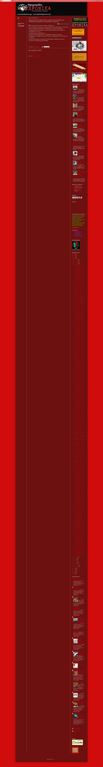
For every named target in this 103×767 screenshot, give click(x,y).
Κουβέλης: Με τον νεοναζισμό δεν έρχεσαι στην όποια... (79, 290)
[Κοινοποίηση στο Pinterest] (48, 46)
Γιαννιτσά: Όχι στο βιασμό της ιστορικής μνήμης (78, 532)
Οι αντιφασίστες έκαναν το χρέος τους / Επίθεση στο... (79, 333)
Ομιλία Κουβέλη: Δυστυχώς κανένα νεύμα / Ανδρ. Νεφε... (79, 459)
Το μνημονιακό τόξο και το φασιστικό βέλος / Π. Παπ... (78, 310)
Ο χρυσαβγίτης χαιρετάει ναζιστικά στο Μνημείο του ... (79, 444)
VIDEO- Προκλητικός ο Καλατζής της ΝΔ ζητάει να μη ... (79, 280)
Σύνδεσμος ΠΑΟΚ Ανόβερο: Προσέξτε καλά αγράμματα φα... (79, 489)
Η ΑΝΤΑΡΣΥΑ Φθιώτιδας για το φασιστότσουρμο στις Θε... (79, 487)
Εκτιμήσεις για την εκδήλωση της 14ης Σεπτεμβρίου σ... (79, 403)
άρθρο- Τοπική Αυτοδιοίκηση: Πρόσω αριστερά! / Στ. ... (78, 476)
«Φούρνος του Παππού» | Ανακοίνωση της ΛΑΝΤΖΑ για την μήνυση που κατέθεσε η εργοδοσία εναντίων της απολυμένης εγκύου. (78, 642)
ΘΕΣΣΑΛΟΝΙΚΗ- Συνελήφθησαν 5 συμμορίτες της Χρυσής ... (79, 353)
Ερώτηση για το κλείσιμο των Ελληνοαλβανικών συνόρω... (79, 552)
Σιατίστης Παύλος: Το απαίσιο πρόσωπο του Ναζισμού (78, 324)
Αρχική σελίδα (48, 54)
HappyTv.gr (75, 578)
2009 (74, 572)
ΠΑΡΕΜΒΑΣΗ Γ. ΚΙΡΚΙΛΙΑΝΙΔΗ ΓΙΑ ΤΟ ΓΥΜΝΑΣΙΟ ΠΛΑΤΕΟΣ (81, 104)
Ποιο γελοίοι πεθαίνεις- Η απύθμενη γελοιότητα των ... (79, 335)
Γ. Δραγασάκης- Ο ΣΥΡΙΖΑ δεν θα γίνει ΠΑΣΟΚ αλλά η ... (79, 437)
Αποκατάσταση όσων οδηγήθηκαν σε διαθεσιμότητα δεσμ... (79, 322)
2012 (74, 568)
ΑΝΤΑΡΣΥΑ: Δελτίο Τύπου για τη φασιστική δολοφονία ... (79, 398)
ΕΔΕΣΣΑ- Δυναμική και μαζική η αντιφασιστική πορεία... (79, 351)
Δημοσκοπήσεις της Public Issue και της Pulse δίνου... (79, 471)
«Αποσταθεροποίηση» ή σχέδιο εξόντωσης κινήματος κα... (79, 364)
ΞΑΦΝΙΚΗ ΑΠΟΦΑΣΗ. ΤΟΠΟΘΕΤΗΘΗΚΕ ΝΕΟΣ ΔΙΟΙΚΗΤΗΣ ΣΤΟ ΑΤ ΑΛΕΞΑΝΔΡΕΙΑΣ (81, 153)
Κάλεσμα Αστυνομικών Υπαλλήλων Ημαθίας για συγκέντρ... (79, 550)
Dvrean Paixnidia (76, 630)
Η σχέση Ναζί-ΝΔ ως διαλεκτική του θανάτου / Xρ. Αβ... (79, 304)
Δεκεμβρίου (76, 259)
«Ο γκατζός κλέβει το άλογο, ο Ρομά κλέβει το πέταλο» (81, 598)
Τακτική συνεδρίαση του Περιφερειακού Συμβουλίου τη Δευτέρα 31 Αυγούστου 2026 (78, 589)
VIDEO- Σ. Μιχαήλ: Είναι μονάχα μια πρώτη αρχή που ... (79, 534)
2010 (74, 571)
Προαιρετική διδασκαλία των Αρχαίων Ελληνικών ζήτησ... (79, 478)
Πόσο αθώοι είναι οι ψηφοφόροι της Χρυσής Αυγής (79, 362)
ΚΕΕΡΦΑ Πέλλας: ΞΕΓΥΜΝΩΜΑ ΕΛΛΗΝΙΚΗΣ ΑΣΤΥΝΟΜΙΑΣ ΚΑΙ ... (79, 440)
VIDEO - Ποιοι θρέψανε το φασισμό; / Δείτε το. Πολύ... (78, 340)
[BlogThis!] (45, 46)
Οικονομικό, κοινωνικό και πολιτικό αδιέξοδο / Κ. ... (79, 344)
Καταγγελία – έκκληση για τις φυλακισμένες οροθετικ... (78, 308)
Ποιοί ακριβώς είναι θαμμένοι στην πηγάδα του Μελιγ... (79, 433)
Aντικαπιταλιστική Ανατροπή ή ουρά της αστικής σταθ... (79, 328)
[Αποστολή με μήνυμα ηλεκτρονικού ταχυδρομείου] (44, 46)
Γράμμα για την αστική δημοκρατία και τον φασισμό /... (79, 306)
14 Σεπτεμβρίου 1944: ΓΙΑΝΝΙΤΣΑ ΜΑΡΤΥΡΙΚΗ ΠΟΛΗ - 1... (79, 473)
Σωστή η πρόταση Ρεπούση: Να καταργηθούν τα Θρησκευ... (79, 536)
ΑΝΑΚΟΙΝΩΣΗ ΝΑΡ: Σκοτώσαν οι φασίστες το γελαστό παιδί (79, 389)
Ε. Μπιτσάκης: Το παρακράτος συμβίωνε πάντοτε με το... (79, 317)
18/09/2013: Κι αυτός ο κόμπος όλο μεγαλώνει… (79, 396)
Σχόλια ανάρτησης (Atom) (37, 56)
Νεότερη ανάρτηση (32, 54)
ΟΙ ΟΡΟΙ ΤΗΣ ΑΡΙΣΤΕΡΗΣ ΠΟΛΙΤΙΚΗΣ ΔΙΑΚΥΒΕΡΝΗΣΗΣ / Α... (79, 446)
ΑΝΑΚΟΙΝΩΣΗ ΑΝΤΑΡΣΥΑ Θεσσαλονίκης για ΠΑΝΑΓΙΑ (79, 518)
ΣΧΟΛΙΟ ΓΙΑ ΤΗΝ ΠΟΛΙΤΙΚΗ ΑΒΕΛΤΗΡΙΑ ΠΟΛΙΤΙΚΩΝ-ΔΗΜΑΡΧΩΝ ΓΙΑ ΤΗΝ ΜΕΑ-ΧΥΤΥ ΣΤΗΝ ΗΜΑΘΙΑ (78, 144)
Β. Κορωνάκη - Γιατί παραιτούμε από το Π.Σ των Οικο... (79, 467)
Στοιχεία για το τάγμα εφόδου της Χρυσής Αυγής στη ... (79, 360)
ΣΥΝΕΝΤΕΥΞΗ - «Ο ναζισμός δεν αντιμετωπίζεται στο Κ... (79, 337)
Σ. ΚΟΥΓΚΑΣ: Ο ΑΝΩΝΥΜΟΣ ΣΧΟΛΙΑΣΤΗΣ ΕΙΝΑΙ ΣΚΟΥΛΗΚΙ (81, 87)
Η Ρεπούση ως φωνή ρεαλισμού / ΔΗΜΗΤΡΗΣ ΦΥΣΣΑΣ (79, 419)
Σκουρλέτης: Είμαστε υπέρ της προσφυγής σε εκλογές (79, 288)
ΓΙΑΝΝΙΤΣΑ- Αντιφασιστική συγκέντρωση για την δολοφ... (79, 385)
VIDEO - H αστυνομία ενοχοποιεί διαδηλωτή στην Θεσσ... (79, 378)
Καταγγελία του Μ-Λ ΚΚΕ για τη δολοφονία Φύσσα (79, 380)
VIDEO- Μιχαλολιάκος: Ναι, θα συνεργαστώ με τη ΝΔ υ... (79, 297)
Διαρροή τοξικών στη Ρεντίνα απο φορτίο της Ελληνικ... (79, 464)
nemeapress (75, 651)
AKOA (74, 725)
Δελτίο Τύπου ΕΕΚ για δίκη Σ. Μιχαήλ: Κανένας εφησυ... (78, 543)
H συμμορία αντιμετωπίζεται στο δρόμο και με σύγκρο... (79, 457)
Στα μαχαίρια (75, 692)
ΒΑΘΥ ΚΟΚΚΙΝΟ (76, 596)
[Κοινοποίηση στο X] (46, 46)
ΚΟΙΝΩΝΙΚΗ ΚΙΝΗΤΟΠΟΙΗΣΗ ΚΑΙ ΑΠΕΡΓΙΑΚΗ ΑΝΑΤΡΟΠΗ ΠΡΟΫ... (79, 527)
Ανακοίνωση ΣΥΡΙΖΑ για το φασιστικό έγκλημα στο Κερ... (79, 394)
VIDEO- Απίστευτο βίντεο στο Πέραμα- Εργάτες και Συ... (78, 430)
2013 (74, 258)
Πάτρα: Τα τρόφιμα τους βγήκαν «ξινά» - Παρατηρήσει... (79, 482)
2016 (74, 254)
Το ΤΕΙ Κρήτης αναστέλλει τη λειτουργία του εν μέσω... (78, 541)
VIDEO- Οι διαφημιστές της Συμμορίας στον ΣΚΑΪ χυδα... (79, 367)
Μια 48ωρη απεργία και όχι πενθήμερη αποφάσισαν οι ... (79, 349)
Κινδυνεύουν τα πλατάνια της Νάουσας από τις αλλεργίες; (81, 96)
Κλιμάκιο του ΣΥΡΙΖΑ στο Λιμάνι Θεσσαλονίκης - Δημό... (79, 516)
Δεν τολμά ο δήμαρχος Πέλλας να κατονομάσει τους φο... (79, 455)
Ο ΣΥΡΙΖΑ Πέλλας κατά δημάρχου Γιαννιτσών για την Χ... (79, 426)
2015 (74, 255)
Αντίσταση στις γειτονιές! (77, 638)
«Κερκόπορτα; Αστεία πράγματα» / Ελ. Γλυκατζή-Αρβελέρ (79, 512)
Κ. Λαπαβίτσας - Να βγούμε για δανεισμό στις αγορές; (79, 371)
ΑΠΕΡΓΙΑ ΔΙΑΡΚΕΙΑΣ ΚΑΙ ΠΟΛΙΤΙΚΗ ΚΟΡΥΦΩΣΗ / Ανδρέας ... (78, 462)
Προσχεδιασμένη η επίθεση (78, 442)
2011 (74, 569)
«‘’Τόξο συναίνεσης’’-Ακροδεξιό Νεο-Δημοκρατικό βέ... (79, 273)
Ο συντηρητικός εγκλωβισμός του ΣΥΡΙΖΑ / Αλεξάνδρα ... (79, 326)
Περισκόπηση (75, 587)
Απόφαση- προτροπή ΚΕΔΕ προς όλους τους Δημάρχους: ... (79, 301)
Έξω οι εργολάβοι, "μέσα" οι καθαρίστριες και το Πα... (78, 514)
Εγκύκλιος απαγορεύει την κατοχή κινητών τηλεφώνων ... (79, 503)
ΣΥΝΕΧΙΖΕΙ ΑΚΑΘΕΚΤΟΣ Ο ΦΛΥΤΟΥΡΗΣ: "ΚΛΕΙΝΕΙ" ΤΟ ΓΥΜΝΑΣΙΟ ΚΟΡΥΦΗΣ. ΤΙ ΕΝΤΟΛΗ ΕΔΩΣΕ (78, 115)
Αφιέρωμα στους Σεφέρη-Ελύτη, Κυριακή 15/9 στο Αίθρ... (79, 452)
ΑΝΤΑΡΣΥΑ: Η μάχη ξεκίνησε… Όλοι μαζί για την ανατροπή (79, 409)
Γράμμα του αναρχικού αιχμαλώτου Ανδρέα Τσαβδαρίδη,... (79, 509)
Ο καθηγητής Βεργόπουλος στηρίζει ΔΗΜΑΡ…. (78, 522)
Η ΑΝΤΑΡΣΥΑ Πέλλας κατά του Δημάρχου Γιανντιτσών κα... (79, 424)
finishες (79, 693)
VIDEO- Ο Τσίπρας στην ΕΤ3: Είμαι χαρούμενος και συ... (79, 491)
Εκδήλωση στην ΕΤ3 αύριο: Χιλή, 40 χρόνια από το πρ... (79, 373)
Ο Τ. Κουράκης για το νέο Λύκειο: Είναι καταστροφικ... (79, 496)
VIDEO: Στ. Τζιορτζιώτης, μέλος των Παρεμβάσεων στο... (79, 405)
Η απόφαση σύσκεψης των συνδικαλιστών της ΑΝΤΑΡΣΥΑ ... (79, 548)
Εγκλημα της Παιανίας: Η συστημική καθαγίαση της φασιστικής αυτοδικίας (81, 162)
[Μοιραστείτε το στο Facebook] (47, 46)
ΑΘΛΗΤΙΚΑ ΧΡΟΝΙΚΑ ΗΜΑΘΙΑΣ (78, 702)
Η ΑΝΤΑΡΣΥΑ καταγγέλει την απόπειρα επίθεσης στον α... (79, 355)
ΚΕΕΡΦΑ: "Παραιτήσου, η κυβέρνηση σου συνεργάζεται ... (79, 376)
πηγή (30, 43)
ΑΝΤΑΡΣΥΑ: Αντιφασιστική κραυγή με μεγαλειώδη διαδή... (79, 319)
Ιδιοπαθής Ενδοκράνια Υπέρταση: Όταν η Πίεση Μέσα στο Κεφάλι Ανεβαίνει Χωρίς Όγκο (78, 609)
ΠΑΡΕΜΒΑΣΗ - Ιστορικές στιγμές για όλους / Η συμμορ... (79, 292)
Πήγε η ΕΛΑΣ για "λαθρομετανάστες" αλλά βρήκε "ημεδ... (79, 412)
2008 (74, 573)
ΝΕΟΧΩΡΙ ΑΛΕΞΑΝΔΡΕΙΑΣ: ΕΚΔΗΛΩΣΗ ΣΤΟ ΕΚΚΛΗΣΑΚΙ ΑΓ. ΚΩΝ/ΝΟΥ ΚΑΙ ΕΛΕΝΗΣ (81, 126)
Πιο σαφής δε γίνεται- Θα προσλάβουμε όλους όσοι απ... (79, 507)
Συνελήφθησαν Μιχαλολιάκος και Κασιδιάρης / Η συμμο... (79, 295)
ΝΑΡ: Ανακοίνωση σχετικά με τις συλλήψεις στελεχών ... (79, 276)
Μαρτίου (75, 563)
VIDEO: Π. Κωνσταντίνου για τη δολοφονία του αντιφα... (79, 391)
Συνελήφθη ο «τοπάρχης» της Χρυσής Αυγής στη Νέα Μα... (79, 299)
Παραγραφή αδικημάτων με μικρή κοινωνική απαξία (79, 524)
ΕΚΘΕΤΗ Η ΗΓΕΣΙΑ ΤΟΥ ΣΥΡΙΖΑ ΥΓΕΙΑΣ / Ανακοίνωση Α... (79, 313)
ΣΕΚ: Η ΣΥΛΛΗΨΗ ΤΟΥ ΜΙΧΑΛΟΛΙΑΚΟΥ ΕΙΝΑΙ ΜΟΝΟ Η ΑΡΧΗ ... (79, 285)
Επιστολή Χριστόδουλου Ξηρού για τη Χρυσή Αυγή (79, 265)
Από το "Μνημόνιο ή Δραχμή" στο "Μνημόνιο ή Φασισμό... (79, 268)
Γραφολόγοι (75, 681)
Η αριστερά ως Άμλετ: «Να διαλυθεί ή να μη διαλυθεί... (79, 331)
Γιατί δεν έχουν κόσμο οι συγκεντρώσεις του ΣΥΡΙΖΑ (78, 407)
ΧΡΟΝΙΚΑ (75, 670)
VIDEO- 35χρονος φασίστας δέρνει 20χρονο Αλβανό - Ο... (79, 346)
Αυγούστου (76, 556)
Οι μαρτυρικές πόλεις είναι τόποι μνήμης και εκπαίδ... (79, 498)
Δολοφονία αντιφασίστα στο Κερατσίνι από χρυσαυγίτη (78, 400)
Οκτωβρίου (76, 262)
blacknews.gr (75, 607)
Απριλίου (75, 562)
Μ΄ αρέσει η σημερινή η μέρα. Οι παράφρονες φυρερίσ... (79, 278)
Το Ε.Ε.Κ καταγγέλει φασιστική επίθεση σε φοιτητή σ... (78, 500)
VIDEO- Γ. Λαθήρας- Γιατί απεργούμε (78, 469)
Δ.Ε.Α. (74, 734)
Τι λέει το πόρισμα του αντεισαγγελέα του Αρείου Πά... (79, 270)
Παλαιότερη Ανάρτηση (64, 54)
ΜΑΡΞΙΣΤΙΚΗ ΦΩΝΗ (76, 728)
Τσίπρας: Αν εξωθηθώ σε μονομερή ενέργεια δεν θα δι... (79, 494)
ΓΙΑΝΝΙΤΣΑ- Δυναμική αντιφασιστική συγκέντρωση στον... (79, 450)
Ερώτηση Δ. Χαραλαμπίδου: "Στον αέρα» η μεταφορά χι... (79, 428)
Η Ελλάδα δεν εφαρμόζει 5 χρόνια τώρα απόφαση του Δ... (79, 530)
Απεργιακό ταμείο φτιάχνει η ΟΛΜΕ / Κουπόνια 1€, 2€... (79, 417)
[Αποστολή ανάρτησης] (42, 46)
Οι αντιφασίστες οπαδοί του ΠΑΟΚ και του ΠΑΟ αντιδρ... (79, 342)
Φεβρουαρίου (76, 565)
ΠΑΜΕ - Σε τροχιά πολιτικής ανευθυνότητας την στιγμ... (78, 421)
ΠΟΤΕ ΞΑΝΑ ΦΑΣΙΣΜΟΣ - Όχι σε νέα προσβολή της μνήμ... (79, 480)
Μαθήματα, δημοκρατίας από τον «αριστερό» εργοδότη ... (79, 369)
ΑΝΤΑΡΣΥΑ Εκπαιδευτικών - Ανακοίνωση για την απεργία (79, 435)
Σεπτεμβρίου (76, 263)
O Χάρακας (75, 713)
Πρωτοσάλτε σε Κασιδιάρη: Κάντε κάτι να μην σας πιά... (79, 387)
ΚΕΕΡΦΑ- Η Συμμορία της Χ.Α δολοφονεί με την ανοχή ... (79, 382)
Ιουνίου (75, 559)
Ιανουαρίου (76, 566)
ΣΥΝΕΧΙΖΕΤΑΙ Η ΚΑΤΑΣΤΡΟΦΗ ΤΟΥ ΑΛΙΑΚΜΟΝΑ (81, 134)
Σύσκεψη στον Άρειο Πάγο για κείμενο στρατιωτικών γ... (78, 315)
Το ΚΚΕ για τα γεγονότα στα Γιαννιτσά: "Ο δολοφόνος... (78, 415)
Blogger (54, 759)
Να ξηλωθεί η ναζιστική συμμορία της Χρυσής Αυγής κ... (79, 282)
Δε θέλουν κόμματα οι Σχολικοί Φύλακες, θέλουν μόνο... (79, 505)
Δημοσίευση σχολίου (33, 52)
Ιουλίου (75, 558)
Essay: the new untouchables (78, 520)
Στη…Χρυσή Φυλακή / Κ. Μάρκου (79, 271)
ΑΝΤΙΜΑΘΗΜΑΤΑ (76, 662)
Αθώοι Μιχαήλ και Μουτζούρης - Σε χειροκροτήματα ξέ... (79, 539)
